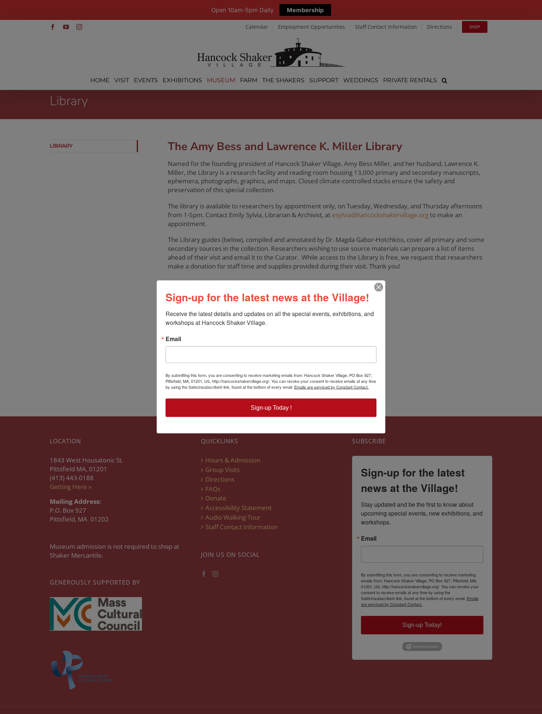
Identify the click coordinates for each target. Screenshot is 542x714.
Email (173, 339)
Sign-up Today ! (271, 408)
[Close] (378, 287)
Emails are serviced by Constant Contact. (331, 387)
